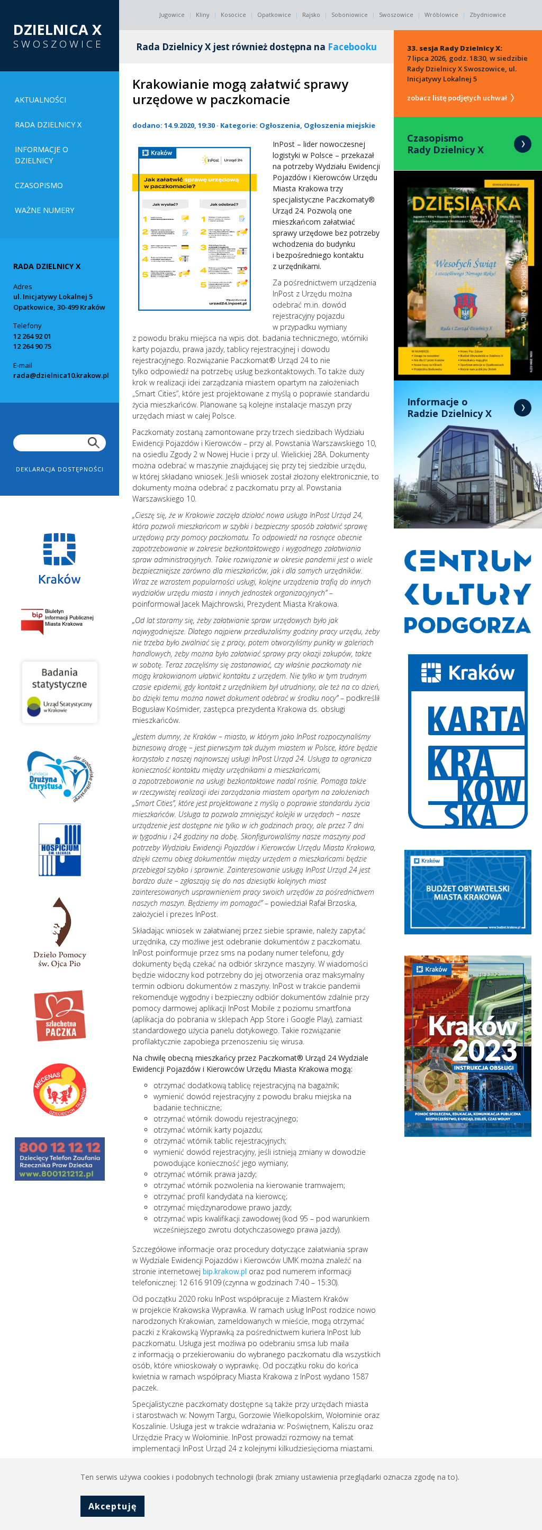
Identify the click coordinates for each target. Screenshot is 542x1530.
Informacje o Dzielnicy (41, 154)
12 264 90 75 (32, 346)
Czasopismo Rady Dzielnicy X (445, 144)
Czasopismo (39, 185)
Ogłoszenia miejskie (339, 125)
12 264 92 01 (32, 336)
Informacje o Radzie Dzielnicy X (449, 407)
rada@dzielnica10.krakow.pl (61, 375)
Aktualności (40, 100)
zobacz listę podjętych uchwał (458, 98)
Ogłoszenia (279, 125)
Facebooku (352, 47)
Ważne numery (44, 210)
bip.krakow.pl (225, 1271)
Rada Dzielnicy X (48, 124)
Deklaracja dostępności (60, 469)
